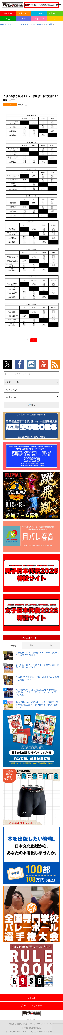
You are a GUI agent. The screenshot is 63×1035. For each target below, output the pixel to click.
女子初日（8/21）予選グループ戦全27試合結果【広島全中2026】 (37, 653)
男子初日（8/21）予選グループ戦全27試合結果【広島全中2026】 (37, 666)
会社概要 (31, 997)
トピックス (39, 18)
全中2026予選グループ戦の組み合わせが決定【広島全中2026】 (37, 678)
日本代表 (8, 13)
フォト (55, 18)
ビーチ (39, 13)
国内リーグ (24, 13)
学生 (8, 18)
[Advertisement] (31, 59)
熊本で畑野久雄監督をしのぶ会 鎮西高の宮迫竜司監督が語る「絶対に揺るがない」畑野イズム (37, 705)
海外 (24, 18)
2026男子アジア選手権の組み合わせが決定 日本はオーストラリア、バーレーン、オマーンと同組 (37, 692)
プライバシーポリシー (31, 1005)
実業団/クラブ (55, 13)
